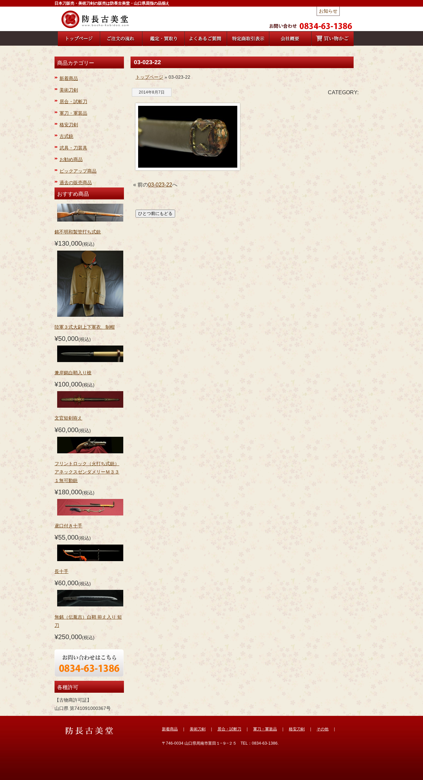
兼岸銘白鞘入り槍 (73, 372)
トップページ (149, 77)
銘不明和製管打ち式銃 (78, 231)
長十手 (61, 571)
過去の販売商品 (75, 182)
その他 (322, 729)
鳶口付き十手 (68, 525)
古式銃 (66, 136)
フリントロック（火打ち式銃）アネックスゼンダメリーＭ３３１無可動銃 (87, 472)
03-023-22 (160, 184)
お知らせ (328, 11)
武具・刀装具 (73, 147)
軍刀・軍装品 (73, 113)
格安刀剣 (68, 124)
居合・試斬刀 (73, 101)
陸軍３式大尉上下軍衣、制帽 (85, 327)
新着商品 (68, 78)
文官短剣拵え (68, 418)
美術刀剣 (68, 90)
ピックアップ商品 (77, 171)
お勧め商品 (71, 159)
